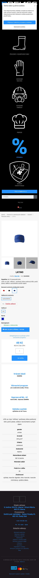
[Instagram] (22, 499)
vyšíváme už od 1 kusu (20, 411)
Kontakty (19, 545)
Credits (28, 574)
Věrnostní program (19, 385)
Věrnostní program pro (16, 548)
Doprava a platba (19, 534)
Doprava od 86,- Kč (19, 397)
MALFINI (17, 276)
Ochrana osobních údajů (19, 541)
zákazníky (26, 548)
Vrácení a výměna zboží (19, 540)
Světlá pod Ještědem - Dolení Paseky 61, (19, 514)
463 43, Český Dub (19, 516)
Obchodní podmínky (19, 532)
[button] (19, 41)
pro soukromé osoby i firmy (19, 388)
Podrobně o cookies (19, 547)
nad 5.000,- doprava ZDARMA (19, 399)
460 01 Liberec (19, 509)
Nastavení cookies (19, 27)
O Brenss (19, 543)
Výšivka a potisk (19, 409)
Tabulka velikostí (10, 304)
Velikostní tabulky (19, 536)
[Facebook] (16, 499)
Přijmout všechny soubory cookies (20, 22)
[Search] (35, 197)
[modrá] (2, 319)
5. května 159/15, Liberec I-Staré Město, (19, 507)
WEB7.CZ (22, 562)
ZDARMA (19, 376)
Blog (19, 550)
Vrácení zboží (19, 374)
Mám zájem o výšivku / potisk (14, 329)
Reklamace (19, 538)
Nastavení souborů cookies (17, 574)
